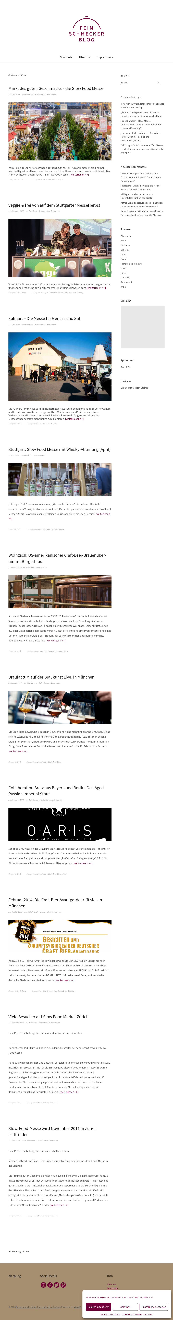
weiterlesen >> (79, 174)
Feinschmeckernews (131, 263)
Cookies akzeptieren (98, 1306)
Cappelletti (53, 292)
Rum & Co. (126, 367)
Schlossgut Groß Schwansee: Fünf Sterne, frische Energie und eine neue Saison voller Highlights (142, 149)
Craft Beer (59, 651)
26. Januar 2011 (15, 1140)
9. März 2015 (13, 455)
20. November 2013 (16, 800)
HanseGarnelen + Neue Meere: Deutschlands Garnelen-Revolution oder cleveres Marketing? (141, 124)
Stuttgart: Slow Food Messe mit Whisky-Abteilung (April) (59, 449)
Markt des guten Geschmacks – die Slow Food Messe (55, 88)
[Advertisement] (143, 327)
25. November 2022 (16, 211)
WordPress (79, 1306)
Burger (45, 292)
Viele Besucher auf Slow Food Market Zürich (48, 1016)
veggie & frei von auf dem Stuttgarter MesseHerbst (54, 205)
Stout (65, 874)
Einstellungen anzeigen (153, 1306)
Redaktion (29, 94)
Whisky (61, 529)
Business (125, 245)
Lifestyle (125, 277)
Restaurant (126, 282)
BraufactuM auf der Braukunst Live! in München (51, 677)
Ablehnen (125, 1306)
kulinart (49, 423)
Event (19, 179)
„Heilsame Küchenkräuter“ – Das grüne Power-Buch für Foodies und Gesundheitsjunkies (140, 137)
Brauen (51, 651)
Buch (123, 240)
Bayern (40, 651)
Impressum (148, 1314)
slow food (51, 179)
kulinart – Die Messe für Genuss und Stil (44, 318)
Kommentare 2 (41, 567)
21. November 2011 (16, 1022)
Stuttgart (59, 179)
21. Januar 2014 (15, 683)
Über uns (84, 57)
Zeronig (80, 292)
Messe (44, 179)
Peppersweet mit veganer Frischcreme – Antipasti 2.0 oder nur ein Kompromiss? (141, 177)
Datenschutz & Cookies (110, 1314)
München (71, 991)
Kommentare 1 (39, 455)
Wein (123, 286)
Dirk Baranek (32, 683)
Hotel (123, 272)
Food (24, 179)
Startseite (66, 57)
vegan (73, 292)
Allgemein (126, 235)
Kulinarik (41, 423)
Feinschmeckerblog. (26, 1306)
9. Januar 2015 (14, 567)
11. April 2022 (14, 324)
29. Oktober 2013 (15, 912)
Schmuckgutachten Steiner (134, 387)
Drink (19, 651)
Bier (45, 651)
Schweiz (46, 1102)
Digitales (125, 249)
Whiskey (54, 529)
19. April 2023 (14, 94)
